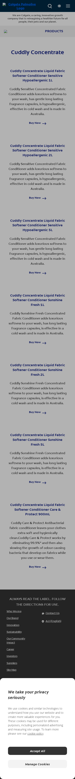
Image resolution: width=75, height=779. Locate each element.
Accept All (37, 751)
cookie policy (35, 733)
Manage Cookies (37, 764)
